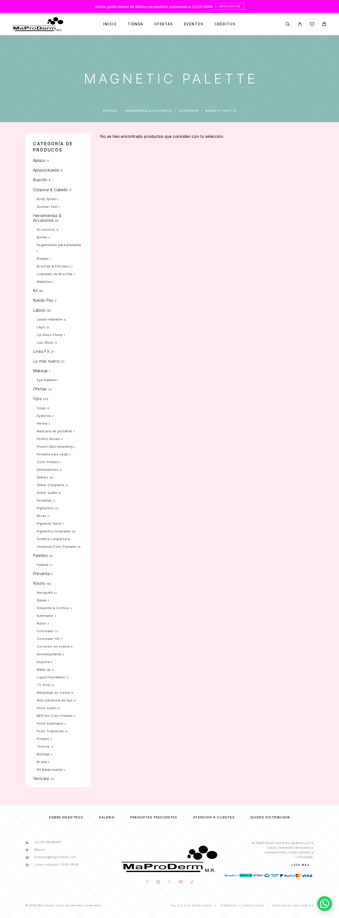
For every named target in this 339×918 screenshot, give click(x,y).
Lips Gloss (45, 342)
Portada (110, 110)
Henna (42, 423)
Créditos (225, 24)
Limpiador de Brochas (55, 274)
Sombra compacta (52, 539)
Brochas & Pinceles (53, 266)
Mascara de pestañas (54, 431)
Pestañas (44, 500)
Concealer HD (48, 639)
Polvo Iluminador (50, 723)
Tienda (135, 24)
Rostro (39, 583)
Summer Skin (47, 207)
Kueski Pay (43, 300)
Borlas (42, 237)
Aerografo (45, 592)
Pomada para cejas (52, 454)
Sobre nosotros (66, 817)
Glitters (42, 477)
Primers (43, 739)
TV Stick (43, 685)
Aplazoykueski (46, 170)
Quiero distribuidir (270, 817)
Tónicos (43, 746)
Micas (41, 516)
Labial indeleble (49, 319)
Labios (39, 310)
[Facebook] (147, 882)
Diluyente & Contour (53, 608)
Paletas (43, 565)
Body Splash (47, 199)
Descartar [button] (230, 6)
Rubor (41, 623)
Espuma (43, 662)
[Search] (288, 24)
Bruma (42, 762)
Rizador (43, 258)
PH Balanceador (50, 769)
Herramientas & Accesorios (148, 110)
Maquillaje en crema (53, 693)
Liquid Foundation (51, 677)
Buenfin (40, 179)
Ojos (37, 398)
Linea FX (41, 351)
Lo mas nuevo (46, 361)
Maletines (44, 282)
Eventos (194, 24)
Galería (107, 817)
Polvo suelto (47, 708)
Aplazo (39, 160)
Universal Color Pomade (56, 547)
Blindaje (43, 754)
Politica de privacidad (190, 905)
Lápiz (41, 327)
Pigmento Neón (49, 523)
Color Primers (48, 462)
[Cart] (324, 24)
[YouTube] (180, 882)
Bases (42, 600)
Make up (44, 669)
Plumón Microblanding (55, 446)
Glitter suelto (47, 493)
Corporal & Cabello (50, 189)
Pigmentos (45, 508)
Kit (35, 290)
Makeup (40, 370)
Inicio (110, 24)
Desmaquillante (49, 654)
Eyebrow (44, 416)
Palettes (40, 555)
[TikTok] (191, 882)
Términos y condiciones (242, 905)
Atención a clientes (214, 817)
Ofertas (163, 24)
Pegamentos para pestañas (59, 245)
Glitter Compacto (50, 485)
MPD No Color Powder (55, 716)
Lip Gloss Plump (50, 335)
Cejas (41, 408)
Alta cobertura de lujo (54, 700)
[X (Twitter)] (169, 882)
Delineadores (47, 470)
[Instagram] (158, 882)
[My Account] (300, 24)
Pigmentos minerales (53, 531)
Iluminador (45, 616)
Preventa (41, 573)
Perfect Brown (48, 439)
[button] (324, 903)
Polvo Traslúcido (50, 731)
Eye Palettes (47, 380)
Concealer (45, 631)
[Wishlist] (312, 25)
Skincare (41, 778)
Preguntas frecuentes (153, 817)
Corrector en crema (53, 646)
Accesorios (188, 110)
